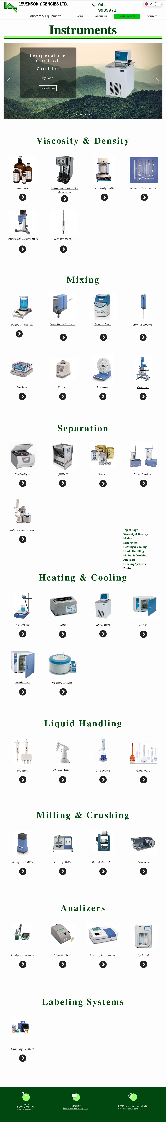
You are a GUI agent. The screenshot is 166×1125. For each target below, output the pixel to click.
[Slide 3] (85, 114)
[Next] (157, 80)
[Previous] (8, 80)
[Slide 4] (89, 114)
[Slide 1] (76, 114)
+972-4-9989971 (26, 1107)
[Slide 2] (80, 114)
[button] (101, 16)
